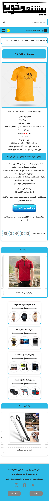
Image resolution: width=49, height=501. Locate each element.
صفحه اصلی (43, 41)
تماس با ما (14, 493)
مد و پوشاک (34, 41)
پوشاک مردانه (24, 41)
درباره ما (36, 493)
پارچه (25, 133)
